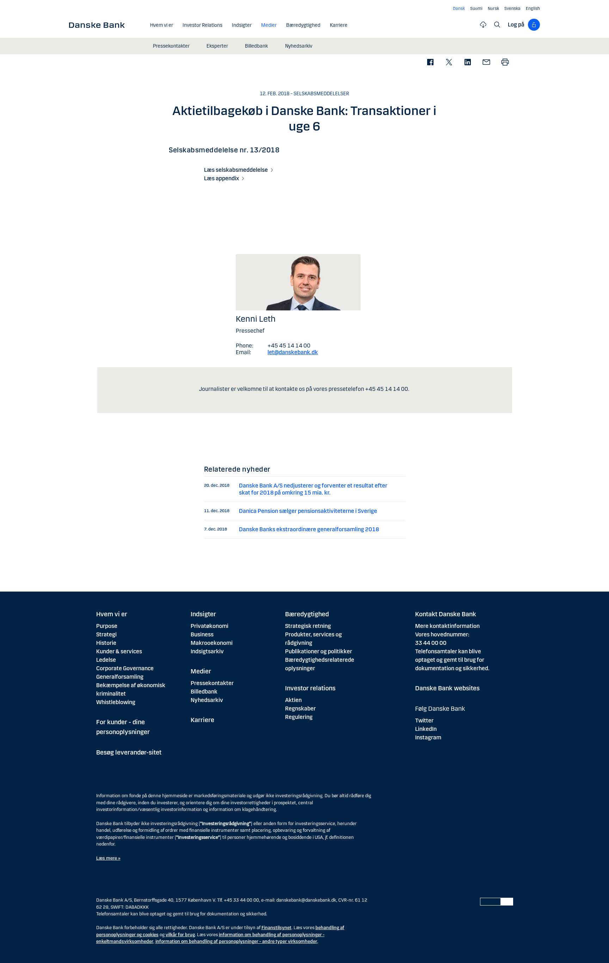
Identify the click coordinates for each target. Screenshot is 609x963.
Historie (106, 643)
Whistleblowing (115, 702)
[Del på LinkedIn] (467, 62)
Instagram (428, 737)
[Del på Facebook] (430, 62)
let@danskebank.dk (292, 352)
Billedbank (204, 691)
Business (202, 634)
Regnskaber (300, 708)
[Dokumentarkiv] (483, 24)
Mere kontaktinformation (447, 626)
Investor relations (310, 688)
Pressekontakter (212, 683)
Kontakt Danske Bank (445, 614)
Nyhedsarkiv (207, 700)
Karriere (202, 720)
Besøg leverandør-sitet (128, 752)
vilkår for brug (180, 935)
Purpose (106, 626)
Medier (201, 671)
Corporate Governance (125, 668)
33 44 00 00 (431, 643)
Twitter (424, 720)
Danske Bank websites (447, 688)
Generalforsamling (119, 676)
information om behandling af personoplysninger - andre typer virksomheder (236, 941)
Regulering (299, 717)
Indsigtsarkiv (207, 651)
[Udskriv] (505, 62)
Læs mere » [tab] (108, 858)
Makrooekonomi (212, 643)
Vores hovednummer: (442, 634)
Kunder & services (119, 651)
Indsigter (203, 614)
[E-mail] (486, 62)
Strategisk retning (308, 626)
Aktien (293, 700)
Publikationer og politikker (318, 651)
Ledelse (106, 659)
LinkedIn (426, 729)
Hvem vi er (111, 614)
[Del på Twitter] (448, 62)
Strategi (106, 634)
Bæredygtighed (307, 614)
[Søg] (497, 24)
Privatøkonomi (209, 626)
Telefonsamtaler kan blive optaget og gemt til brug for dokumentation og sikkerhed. (452, 660)
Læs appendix (221, 178)
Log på (516, 24)
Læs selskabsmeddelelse (236, 169)
